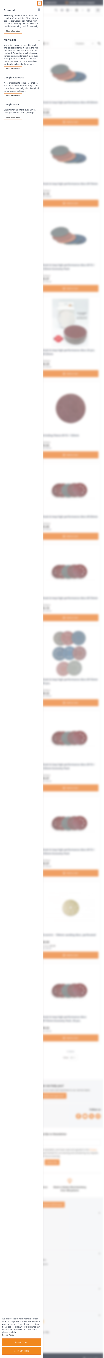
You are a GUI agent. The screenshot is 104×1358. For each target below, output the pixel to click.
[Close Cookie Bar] (39, 3)
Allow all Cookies (21, 1351)
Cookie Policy (8, 1335)
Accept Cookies (21, 1342)
